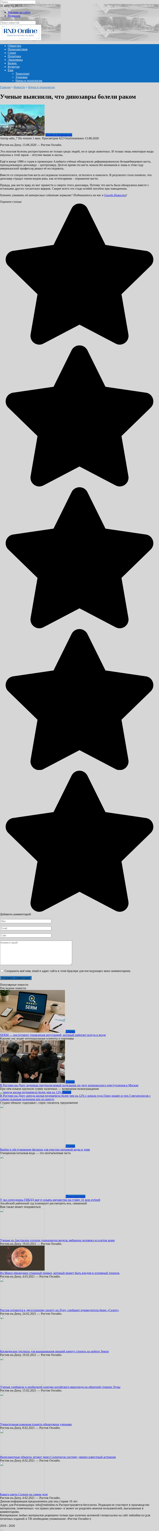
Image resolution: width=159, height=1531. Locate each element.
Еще (10, 70)
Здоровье (22, 77)
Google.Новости (115, 195)
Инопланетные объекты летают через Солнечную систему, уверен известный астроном (58, 1457)
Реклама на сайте (19, 12)
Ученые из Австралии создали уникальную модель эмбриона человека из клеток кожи (57, 1240)
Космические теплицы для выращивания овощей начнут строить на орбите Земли (54, 1351)
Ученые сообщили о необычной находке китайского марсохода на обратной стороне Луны (60, 1387)
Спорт (12, 52)
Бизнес (12, 63)
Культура (14, 66)
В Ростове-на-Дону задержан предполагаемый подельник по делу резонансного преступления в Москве (69, 1085)
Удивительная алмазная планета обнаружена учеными (36, 1424)
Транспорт (22, 73)
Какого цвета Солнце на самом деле (24, 1494)
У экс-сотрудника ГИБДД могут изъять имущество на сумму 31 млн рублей (50, 1199)
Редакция (14, 15)
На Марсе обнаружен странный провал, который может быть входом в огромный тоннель (59, 1273)
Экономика (15, 59)
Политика (14, 56)
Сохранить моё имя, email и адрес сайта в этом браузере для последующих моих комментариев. (68, 971)
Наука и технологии (29, 80)
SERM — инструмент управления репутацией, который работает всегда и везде (53, 1035)
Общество (14, 45)
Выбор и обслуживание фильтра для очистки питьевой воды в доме (45, 1149)
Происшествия (17, 49)
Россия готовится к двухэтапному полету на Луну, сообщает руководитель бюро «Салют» (59, 1310)
